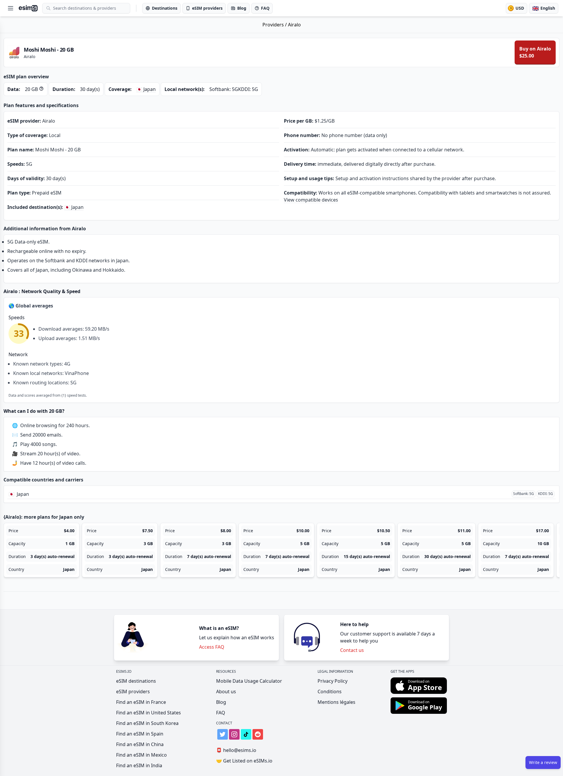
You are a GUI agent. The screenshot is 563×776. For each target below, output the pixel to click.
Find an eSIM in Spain (139, 734)
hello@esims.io (236, 750)
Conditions (330, 691)
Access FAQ (211, 647)
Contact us (352, 650)
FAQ (220, 712)
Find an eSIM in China (140, 744)
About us (226, 691)
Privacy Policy (332, 681)
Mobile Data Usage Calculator (249, 681)
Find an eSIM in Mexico (141, 755)
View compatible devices (311, 200)
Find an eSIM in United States (148, 712)
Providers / (275, 24)
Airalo (294, 24)
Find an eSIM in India (139, 765)
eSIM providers (133, 691)
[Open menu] (10, 8)
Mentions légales (336, 702)
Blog (221, 702)
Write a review (543, 762)
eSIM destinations (136, 681)
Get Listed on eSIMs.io (244, 761)
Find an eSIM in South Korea (147, 723)
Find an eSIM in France (141, 702)
